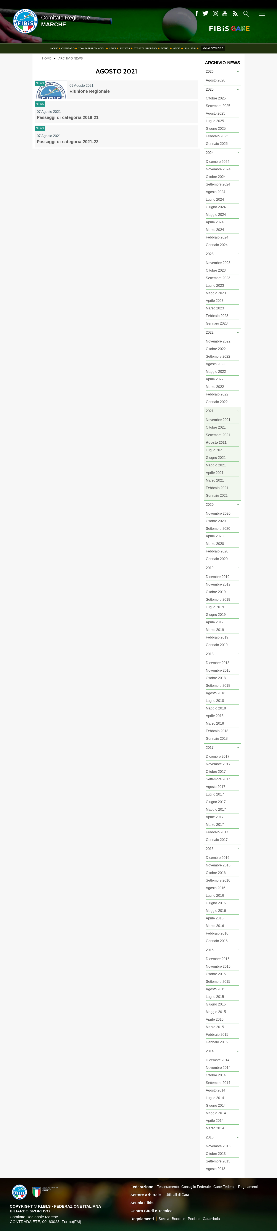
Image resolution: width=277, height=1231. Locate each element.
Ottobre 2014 (216, 1075)
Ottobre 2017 (216, 771)
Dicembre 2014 (217, 1060)
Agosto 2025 (215, 113)
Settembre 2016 (218, 880)
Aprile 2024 (215, 222)
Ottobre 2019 (216, 592)
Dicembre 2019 (217, 577)
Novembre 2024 (218, 169)
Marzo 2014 (215, 1128)
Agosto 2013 (215, 1169)
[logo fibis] (24, 34)
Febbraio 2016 (217, 933)
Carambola (211, 1219)
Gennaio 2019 (217, 645)
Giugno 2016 (216, 903)
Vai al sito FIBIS (213, 48)
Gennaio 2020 (217, 559)
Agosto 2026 (215, 80)
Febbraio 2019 (217, 637)
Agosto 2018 (215, 693)
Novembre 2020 (218, 513)
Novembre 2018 (218, 670)
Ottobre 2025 (216, 98)
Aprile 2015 (215, 1019)
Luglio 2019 (215, 607)
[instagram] (215, 13)
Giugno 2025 (216, 128)
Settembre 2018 (218, 685)
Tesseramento (168, 1187)
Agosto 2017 (215, 787)
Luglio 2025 (215, 121)
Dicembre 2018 (217, 663)
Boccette (178, 1219)
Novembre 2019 (218, 584)
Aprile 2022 (215, 379)
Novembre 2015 (218, 966)
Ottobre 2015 (216, 974)
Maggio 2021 (216, 465)
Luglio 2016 (215, 895)
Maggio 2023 (216, 293)
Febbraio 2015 (217, 1034)
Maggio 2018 (216, 708)
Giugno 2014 (216, 1105)
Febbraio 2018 (217, 731)
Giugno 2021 (216, 457)
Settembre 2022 (218, 356)
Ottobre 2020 (216, 521)
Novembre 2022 (218, 341)
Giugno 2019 (216, 614)
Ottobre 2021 (216, 427)
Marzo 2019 (215, 630)
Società (124, 48)
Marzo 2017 (215, 824)
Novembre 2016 (218, 865)
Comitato (67, 48)
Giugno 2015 (216, 1004)
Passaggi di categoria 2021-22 (67, 141)
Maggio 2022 (216, 371)
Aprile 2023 (215, 301)
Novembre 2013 (218, 1146)
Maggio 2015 (216, 1012)
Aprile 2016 (215, 918)
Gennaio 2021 (217, 495)
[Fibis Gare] (222, 28)
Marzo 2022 (215, 387)
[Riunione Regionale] (51, 90)
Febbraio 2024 (217, 237)
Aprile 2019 (215, 622)
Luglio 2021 (215, 450)
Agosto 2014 (215, 1090)
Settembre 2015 (218, 981)
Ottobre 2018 (216, 678)
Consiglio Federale (196, 1187)
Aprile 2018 (215, 716)
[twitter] (205, 13)
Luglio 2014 (215, 1098)
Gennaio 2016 (217, 941)
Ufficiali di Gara (177, 1195)
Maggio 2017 (216, 809)
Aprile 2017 (215, 817)
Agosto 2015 (215, 989)
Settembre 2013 (218, 1161)
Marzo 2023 (215, 308)
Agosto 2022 (215, 364)
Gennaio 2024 (217, 245)
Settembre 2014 (218, 1083)
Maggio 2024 (216, 214)
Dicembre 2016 (217, 858)
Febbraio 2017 (217, 832)
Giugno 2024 (216, 207)
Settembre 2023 (218, 278)
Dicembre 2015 (217, 959)
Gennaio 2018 (217, 738)
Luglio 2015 (215, 997)
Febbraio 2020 (217, 551)
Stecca (164, 1219)
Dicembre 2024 (217, 161)
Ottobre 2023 (216, 270)
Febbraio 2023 (217, 316)
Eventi (165, 48)
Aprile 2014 (215, 1120)
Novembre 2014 (218, 1067)
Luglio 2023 (215, 285)
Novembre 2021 (218, 420)
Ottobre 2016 (216, 873)
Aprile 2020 (215, 536)
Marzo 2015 (215, 1027)
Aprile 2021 (215, 473)
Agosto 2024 (215, 192)
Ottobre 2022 (216, 349)
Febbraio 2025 (217, 136)
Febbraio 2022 (217, 394)
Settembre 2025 (218, 106)
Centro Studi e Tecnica (151, 1211)
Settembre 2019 (218, 599)
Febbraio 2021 (217, 488)
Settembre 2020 (218, 528)
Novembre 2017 (218, 764)
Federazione (141, 1187)
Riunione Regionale (89, 91)
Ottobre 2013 (216, 1154)
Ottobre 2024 (216, 177)
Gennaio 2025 (217, 144)
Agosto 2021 (216, 442)
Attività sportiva (145, 48)
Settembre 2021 (218, 435)
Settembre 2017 (218, 779)
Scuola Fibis (141, 1203)
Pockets (194, 1219)
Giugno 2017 (216, 802)
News (112, 48)
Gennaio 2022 (217, 402)
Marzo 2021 (215, 480)
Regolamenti (248, 1187)
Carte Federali (224, 1187)
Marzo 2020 (215, 544)
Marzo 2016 (215, 926)
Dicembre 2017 (217, 756)
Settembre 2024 (218, 184)
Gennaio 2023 (217, 323)
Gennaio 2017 (217, 840)
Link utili (190, 48)
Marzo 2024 (215, 230)
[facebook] (196, 13)
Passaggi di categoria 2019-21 (67, 117)
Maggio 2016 (216, 910)
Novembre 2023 (218, 263)
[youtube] (224, 13)
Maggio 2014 (216, 1113)
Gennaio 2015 (217, 1042)
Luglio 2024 (215, 199)
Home (54, 48)
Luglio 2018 (215, 701)
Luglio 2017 (215, 794)
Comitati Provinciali (91, 48)
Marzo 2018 (215, 723)
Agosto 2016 (215, 888)
